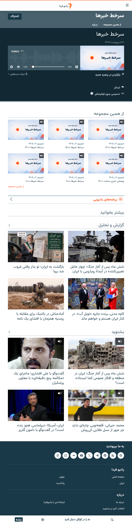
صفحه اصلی (118, 477)
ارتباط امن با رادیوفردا (54, 502)
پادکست (60, 483)
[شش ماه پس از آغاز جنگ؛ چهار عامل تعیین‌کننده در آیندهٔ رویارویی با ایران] (96, 246)
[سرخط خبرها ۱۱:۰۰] (66, 163)
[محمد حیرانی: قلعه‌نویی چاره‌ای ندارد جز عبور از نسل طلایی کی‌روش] (96, 405)
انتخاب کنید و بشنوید (113, 508)
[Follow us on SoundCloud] (73, 455)
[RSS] (113, 455)
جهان (62, 477)
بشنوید (118, 332)
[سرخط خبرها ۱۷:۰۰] (106, 130)
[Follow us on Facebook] (105, 455)
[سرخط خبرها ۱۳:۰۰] (26, 130)
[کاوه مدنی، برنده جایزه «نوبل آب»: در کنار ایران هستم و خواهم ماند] (96, 293)
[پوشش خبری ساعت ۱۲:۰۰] (106, 163)
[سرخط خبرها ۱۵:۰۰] (66, 130)
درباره (95, 25)
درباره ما (120, 502)
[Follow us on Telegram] (97, 455)
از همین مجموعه (112, 25)
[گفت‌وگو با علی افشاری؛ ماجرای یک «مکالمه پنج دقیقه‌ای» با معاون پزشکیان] (36, 353)
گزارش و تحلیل (111, 225)
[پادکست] (42, 519)
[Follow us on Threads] (57, 455)
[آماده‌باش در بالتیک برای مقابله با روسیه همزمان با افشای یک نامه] (36, 293)
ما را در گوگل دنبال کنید (77, 519)
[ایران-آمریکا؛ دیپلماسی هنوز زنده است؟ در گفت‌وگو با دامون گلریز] (36, 405)
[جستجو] (112, 519)
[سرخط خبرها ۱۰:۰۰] (26, 163)
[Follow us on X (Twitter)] (89, 455)
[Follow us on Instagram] (65, 455)
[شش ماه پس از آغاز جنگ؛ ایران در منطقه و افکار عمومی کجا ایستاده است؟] (96, 353)
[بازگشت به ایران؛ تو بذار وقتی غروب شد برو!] (36, 246)
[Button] (119, 88)
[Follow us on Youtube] (81, 455)
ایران (122, 483)
